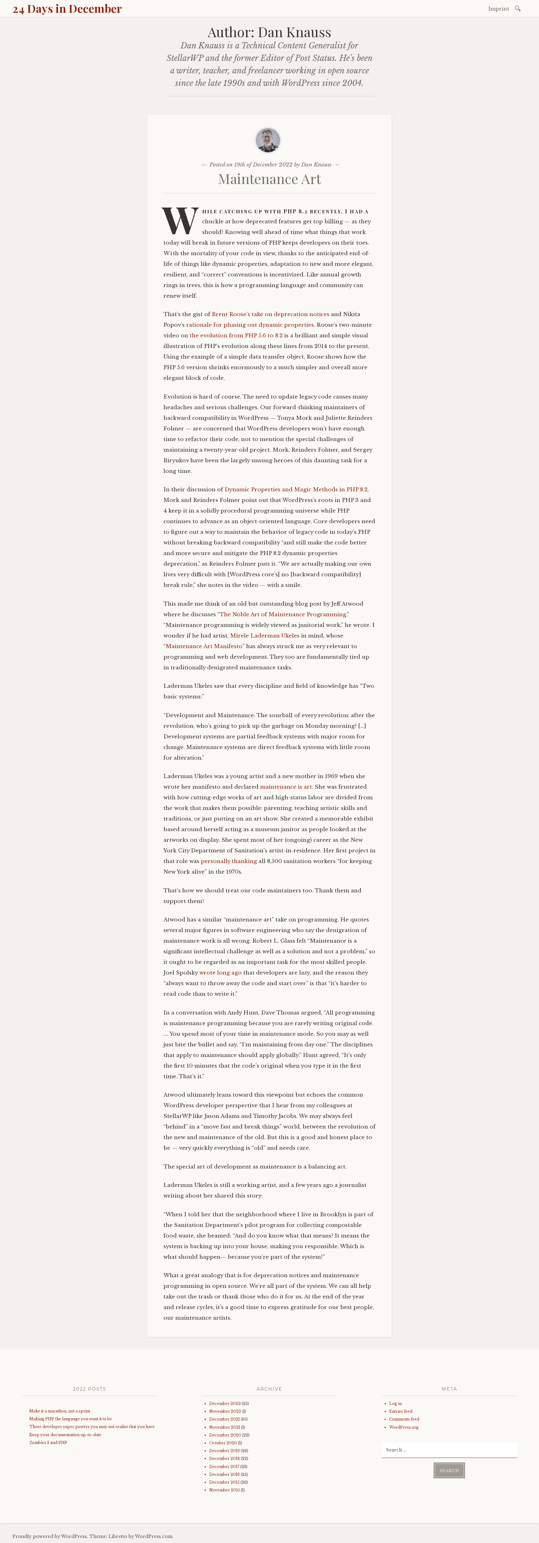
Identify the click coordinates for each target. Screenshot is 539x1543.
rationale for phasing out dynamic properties (250, 325)
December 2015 (224, 1482)
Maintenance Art (269, 178)
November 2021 (224, 1427)
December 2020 (225, 1435)
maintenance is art (286, 787)
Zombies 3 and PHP (48, 1442)
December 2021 (224, 1419)
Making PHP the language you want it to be (70, 1418)
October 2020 (223, 1443)
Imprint (498, 9)
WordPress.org (404, 1427)
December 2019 (224, 1450)
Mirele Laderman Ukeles (264, 636)
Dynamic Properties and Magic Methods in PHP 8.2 (296, 489)
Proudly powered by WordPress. (50, 1536)
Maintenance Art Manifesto (204, 646)
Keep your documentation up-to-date (65, 1434)
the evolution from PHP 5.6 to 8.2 (236, 335)
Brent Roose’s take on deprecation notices (270, 314)
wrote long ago (220, 973)
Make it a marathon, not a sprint (59, 1411)
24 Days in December (67, 8)
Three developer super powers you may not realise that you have (92, 1426)
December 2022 (225, 1403)
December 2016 (224, 1474)
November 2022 (225, 1411)
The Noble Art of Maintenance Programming (283, 614)
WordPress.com (153, 1536)
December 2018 (224, 1458)
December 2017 (224, 1466)
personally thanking (229, 861)
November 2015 (224, 1490)
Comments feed (404, 1419)
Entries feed (400, 1411)
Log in (395, 1403)
